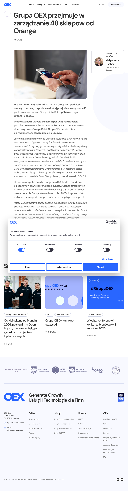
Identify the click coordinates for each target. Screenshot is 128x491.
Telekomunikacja (84, 428)
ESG (66, 4)
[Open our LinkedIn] (118, 479)
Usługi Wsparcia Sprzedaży (64, 419)
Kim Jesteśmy (34, 419)
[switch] (50, 250)
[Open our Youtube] (122, 479)
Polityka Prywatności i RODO (111, 439)
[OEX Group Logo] (7, 4)
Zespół (31, 433)
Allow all (100, 267)
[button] (31, 4)
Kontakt (106, 433)
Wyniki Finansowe (35, 428)
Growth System (35, 424)
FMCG (80, 419)
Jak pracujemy (34, 438)
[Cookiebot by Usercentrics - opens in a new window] (107, 222)
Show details (107, 259)
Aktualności (116, 4)
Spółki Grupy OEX (55, 4)
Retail (80, 424)
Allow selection (64, 267)
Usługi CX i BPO (59, 433)
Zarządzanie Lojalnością (62, 424)
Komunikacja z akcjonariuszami (109, 451)
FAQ (104, 457)
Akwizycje (75, 4)
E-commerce (83, 433)
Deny (27, 267)
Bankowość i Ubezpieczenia (88, 438)
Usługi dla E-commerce (63, 428)
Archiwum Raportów (111, 445)
